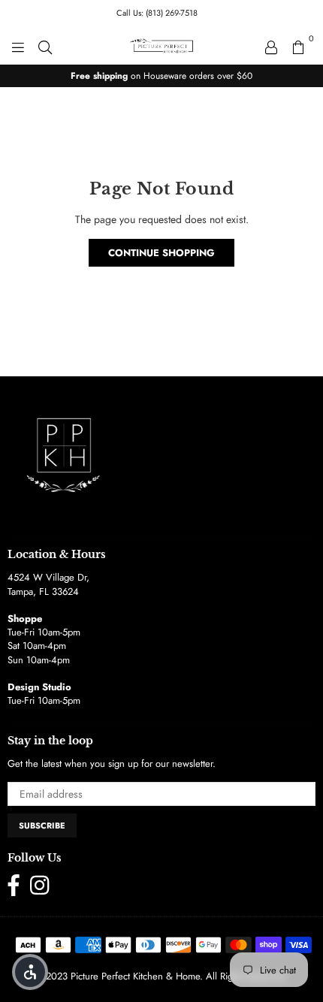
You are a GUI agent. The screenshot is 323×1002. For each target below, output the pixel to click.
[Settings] (271, 46)
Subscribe (42, 825)
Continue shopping (161, 253)
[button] (30, 972)
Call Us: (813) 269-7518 (157, 13)
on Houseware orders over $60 (161, 76)
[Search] (45, 46)
